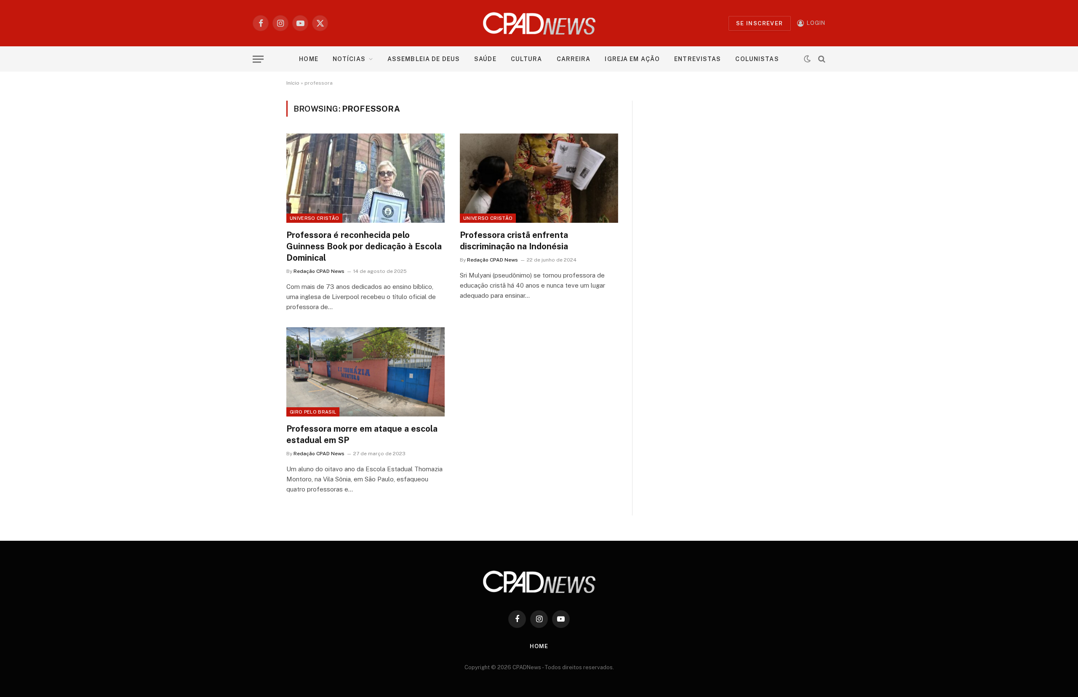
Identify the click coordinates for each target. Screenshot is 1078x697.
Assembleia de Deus (423, 59)
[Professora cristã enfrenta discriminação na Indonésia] (539, 178)
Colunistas (757, 59)
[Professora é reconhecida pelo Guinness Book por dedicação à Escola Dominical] (365, 178)
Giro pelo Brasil (313, 411)
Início (292, 83)
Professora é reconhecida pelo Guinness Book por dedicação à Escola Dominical (364, 246)
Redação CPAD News (319, 271)
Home (308, 59)
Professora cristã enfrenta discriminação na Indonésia (514, 240)
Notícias (349, 59)
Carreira (574, 59)
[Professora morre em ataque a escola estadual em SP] (365, 372)
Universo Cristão (314, 218)
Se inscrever (759, 23)
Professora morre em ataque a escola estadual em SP (362, 434)
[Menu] (258, 59)
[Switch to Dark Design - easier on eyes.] (807, 59)
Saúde (485, 59)
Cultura (526, 59)
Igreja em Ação (632, 59)
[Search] (821, 59)
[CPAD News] (539, 23)
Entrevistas (697, 59)
